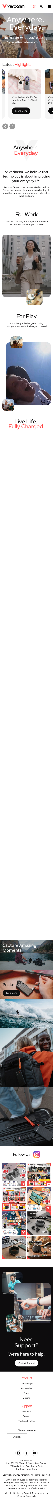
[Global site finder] (34, 6)
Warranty (26, 1411)
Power (26, 1393)
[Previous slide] (5, 126)
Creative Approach (26, 1496)
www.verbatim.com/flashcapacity (28, 1488)
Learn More (43, 110)
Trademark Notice (26, 1421)
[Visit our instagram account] (18, 1455)
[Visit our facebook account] (26, 1455)
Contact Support (26, 1363)
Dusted (27, 1493)
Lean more (11, 993)
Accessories (26, 1388)
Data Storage (27, 1383)
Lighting (26, 1398)
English (17, 1436)
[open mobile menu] (48, 6)
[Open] (14, 1174)
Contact (26, 1416)
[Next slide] (12, 126)
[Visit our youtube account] (35, 1455)
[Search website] (41, 6)
